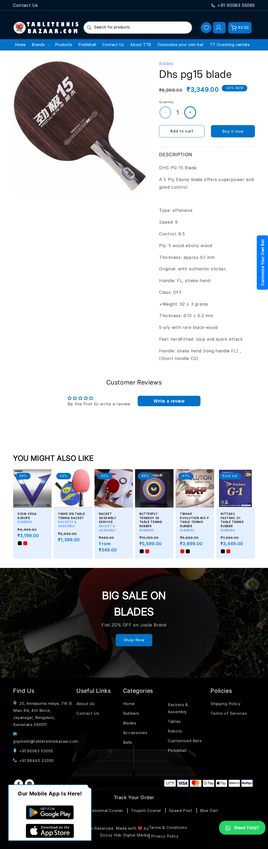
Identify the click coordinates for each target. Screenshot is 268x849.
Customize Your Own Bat (262, 262)
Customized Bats (185, 740)
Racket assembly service (107, 522)
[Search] (89, 27)
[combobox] (138, 27)
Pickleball (177, 750)
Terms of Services (228, 713)
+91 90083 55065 (236, 5)
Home (129, 703)
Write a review (169, 401)
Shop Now (134, 640)
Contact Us (25, 5)
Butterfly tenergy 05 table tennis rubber (151, 522)
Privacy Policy (164, 836)
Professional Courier (103, 810)
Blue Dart (209, 810)
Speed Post (180, 810)
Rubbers (131, 713)
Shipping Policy (225, 703)
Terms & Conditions (168, 827)
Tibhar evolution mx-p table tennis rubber (194, 522)
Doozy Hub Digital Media (124, 835)
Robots (175, 731)
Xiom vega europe (27, 518)
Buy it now (233, 131)
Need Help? (246, 827)
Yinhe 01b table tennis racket (71, 520)
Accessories (135, 732)
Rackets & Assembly (178, 708)
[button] (240, 27)
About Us (85, 703)
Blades (129, 722)
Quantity (166, 102)
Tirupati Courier (146, 810)
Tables (174, 721)
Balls (127, 742)
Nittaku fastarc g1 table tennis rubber (232, 522)
